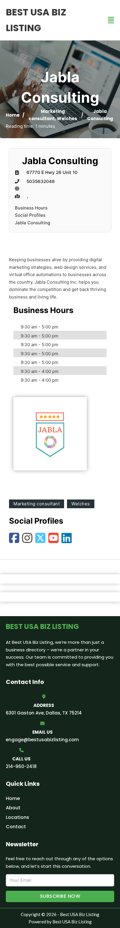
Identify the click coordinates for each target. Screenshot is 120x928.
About (13, 807)
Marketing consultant (36, 503)
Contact (16, 826)
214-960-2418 (21, 766)
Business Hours (31, 208)
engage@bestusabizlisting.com (42, 740)
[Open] (111, 20)
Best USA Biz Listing (36, 20)
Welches (67, 118)
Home (13, 115)
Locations (17, 817)
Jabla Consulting (32, 222)
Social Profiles (30, 215)
